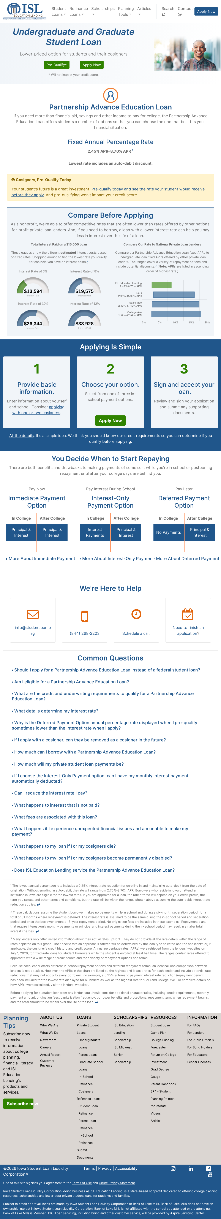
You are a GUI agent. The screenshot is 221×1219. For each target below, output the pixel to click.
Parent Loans (88, 1054)
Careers (45, 1047)
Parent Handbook (163, 1084)
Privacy (105, 1168)
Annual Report (50, 1054)
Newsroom (48, 1040)
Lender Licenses (199, 1062)
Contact (185, 8)
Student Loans (59, 11)
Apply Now (206, 11)
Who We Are (49, 1025)
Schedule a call (135, 633)
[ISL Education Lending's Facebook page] (208, 1168)
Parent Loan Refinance (87, 1124)
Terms (89, 1168)
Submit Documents (85, 1153)
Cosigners (86, 1091)
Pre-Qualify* (57, 65)
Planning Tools (126, 11)
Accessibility (126, 1168)
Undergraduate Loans (89, 1043)
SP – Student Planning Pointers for (163, 1098)
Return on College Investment (163, 1058)
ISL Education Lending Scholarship (124, 1032)
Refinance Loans (78, 11)
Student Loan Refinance (88, 1109)
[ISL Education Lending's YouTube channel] (210, 1174)
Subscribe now (20, 1103)
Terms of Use (82, 1183)
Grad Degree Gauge (160, 1072)
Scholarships (103, 8)
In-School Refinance (86, 1080)
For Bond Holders (200, 1047)
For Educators (197, 1054)
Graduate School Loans (91, 1065)
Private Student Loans (88, 1028)
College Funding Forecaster (162, 1043)
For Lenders (195, 1032)
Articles (144, 8)
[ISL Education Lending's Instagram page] (173, 1168)
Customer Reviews (47, 1063)
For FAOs (193, 1025)
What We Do (49, 1032)
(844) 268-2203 (84, 633)
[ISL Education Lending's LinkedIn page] (190, 1168)
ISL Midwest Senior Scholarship (123, 1054)
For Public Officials (200, 1040)
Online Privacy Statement (117, 1183)
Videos (156, 1113)
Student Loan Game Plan (160, 1028)
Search (168, 8)
